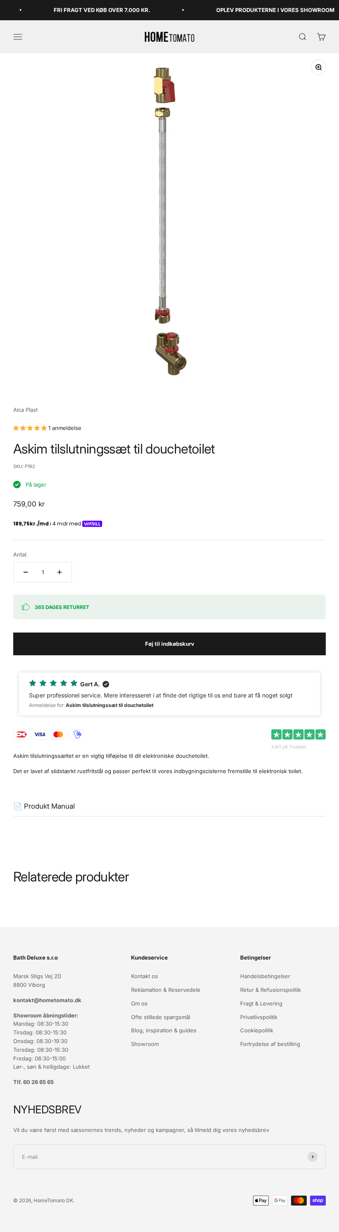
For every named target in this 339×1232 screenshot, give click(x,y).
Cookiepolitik (256, 1030)
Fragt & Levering (261, 1003)
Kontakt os (144, 976)
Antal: (20, 554)
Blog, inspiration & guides (163, 1030)
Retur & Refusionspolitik (270, 989)
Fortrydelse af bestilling (270, 1044)
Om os (139, 1003)
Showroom (145, 1044)
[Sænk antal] (26, 572)
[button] (169, 694)
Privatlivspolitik (258, 1017)
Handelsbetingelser (265, 976)
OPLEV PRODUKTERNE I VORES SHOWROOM (265, 10)
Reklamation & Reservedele (166, 989)
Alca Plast (25, 409)
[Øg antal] (60, 572)
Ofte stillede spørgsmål (160, 1017)
